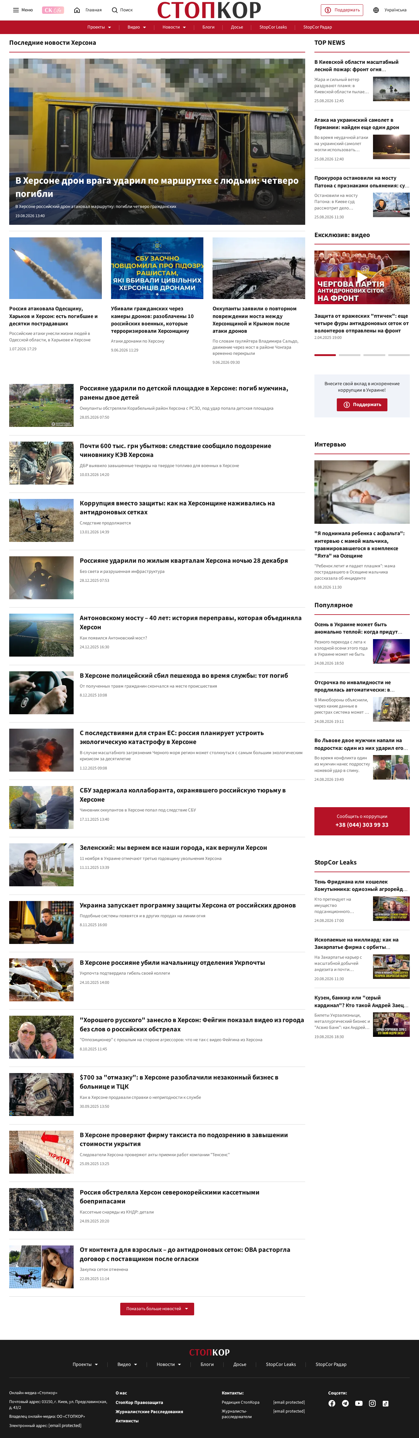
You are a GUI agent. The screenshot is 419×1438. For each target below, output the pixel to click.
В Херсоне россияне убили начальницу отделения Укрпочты (172, 963)
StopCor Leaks (273, 27)
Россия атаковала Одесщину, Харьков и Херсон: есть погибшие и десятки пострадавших (53, 316)
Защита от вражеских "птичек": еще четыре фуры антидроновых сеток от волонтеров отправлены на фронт (361, 323)
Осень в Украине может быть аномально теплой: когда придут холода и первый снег (356, 632)
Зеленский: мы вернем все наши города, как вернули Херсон (173, 848)
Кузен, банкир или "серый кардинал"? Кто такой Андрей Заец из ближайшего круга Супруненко (359, 1005)
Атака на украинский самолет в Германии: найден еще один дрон (356, 123)
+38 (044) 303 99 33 (362, 825)
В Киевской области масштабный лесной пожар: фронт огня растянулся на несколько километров (361, 69)
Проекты (96, 27)
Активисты (127, 1421)
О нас (121, 1393)
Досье (237, 27)
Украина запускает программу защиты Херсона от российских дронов (188, 905)
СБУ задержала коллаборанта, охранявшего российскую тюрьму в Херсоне (183, 794)
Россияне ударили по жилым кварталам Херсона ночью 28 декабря (184, 561)
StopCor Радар (317, 27)
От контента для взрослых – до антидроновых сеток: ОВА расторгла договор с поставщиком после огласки (185, 1254)
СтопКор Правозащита (139, 1403)
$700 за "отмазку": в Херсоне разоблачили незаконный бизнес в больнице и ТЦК (179, 1081)
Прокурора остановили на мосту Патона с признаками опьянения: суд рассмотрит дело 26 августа (361, 185)
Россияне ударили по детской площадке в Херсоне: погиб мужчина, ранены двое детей (184, 392)
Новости (171, 27)
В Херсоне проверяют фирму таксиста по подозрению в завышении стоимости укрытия (184, 1139)
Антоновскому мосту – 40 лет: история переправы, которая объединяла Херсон (191, 622)
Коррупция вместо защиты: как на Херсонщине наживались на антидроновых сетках (177, 507)
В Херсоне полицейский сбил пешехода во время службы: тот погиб (184, 676)
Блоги (208, 27)
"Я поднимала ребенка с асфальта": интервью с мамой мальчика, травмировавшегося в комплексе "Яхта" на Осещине (359, 545)
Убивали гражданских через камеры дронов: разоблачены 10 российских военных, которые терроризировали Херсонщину (152, 320)
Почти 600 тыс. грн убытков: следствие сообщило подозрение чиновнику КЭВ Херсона (175, 450)
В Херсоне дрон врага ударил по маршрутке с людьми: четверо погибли (157, 187)
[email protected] (65, 1425)
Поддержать (347, 10)
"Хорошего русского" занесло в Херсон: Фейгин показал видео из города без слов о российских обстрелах (192, 1024)
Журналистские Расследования (149, 1412)
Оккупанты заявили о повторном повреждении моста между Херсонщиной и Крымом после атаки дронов (255, 320)
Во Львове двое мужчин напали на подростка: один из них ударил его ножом (358, 748)
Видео (134, 27)
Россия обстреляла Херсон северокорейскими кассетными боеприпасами (169, 1196)
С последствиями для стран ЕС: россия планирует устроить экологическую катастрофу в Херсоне (172, 737)
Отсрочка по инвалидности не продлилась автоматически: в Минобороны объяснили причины (357, 690)
